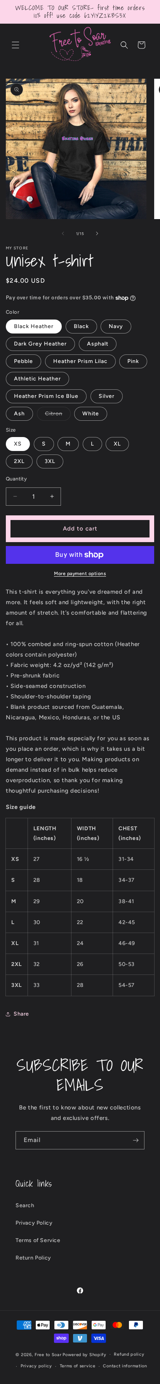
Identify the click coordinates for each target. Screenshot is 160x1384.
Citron (58, 415)
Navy (116, 326)
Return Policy (33, 1257)
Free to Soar (48, 1354)
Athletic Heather (37, 378)
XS (18, 444)
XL (117, 444)
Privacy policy (36, 1365)
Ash (19, 413)
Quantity (16, 479)
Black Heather (34, 326)
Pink (133, 361)
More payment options (80, 573)
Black (81, 326)
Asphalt (97, 343)
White (90, 413)
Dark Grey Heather (40, 343)
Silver (107, 396)
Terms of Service (38, 1240)
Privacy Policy (34, 1223)
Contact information (125, 1365)
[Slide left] (62, 233)
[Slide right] (97, 233)
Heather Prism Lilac (80, 361)
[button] (15, 45)
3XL (50, 461)
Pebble (23, 361)
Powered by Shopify (84, 1354)
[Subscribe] (135, 1140)
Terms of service (78, 1365)
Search (25, 1205)
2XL (19, 461)
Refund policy (129, 1354)
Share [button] (21, 1014)
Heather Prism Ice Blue (46, 396)
